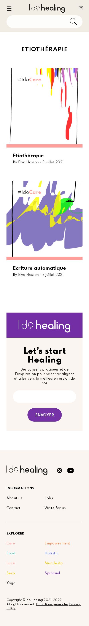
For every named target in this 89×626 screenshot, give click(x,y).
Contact (13, 508)
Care (10, 543)
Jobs (48, 498)
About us (14, 498)
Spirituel (52, 573)
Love (10, 563)
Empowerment (57, 543)
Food (11, 553)
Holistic (52, 553)
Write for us (55, 508)
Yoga (11, 583)
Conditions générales (52, 604)
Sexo (10, 573)
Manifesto (54, 563)
